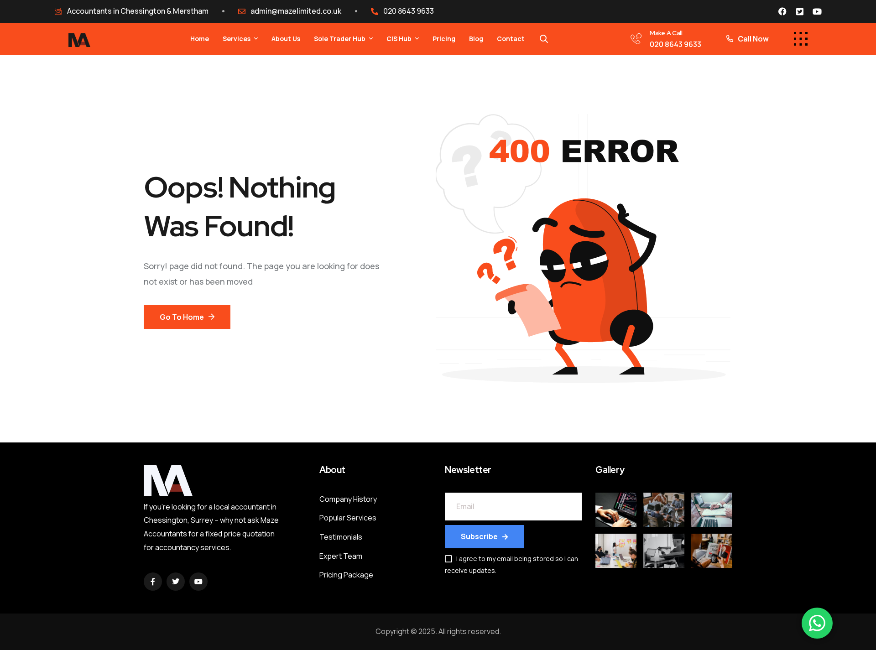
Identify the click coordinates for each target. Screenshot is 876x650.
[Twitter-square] (800, 11)
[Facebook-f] (153, 581)
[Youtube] (817, 11)
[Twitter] (176, 581)
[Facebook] (782, 11)
